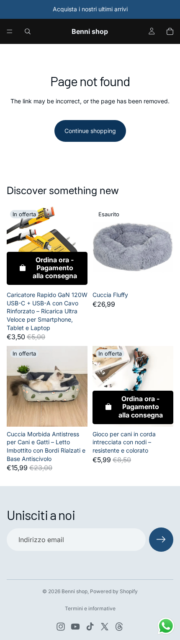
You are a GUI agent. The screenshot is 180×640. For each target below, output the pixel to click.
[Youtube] (75, 627)
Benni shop (74, 591)
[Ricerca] (27, 31)
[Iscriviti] (161, 539)
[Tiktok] (90, 627)
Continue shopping (90, 130)
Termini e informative (90, 608)
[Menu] (9, 31)
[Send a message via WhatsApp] (166, 626)
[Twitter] (105, 627)
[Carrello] (170, 31)
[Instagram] (61, 627)
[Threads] (119, 627)
